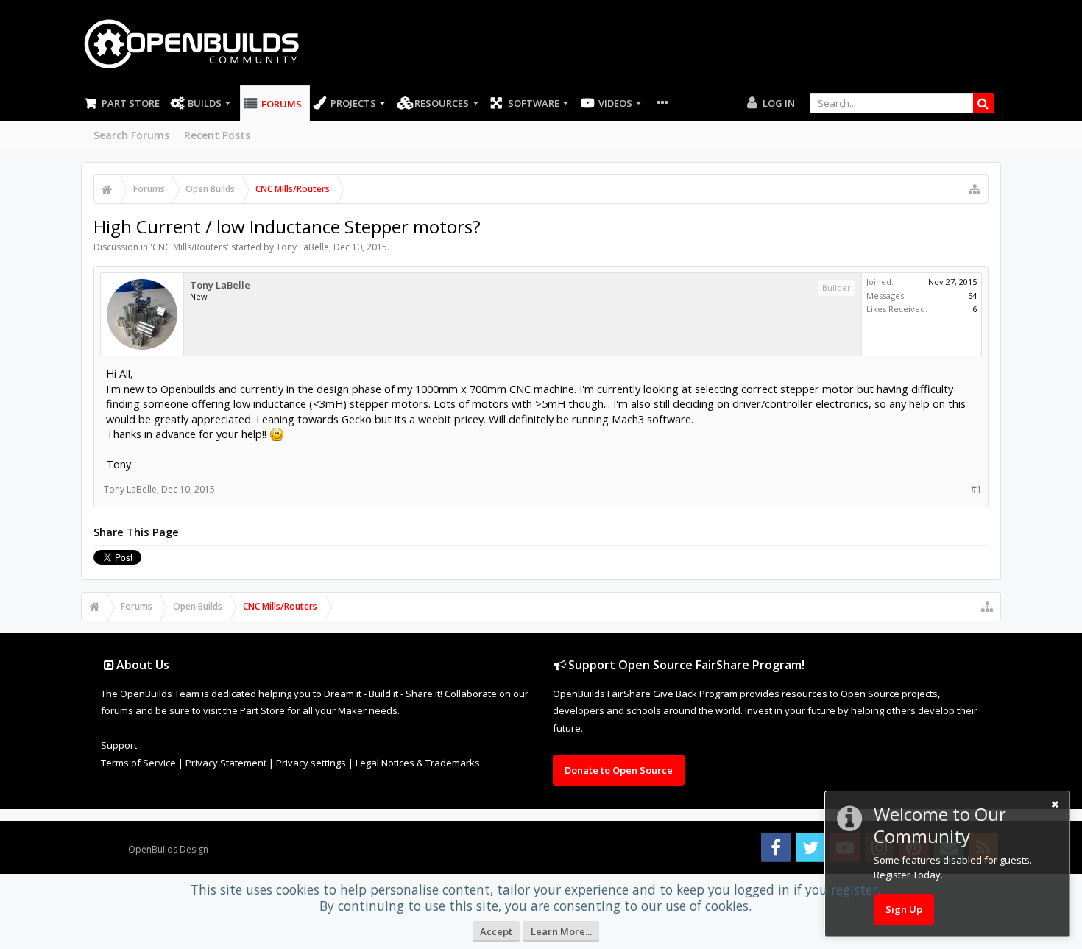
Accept (496, 931)
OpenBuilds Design (168, 849)
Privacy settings (311, 762)
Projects (353, 103)
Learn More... (561, 931)
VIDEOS (615, 103)
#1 (976, 489)
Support (119, 745)
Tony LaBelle (302, 247)
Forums (281, 103)
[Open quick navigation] (974, 189)
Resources (441, 103)
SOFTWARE (533, 103)
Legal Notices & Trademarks (418, 762)
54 (972, 295)
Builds (205, 103)
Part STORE (131, 103)
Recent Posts (217, 135)
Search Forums (131, 135)
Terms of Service (138, 762)
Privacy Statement (225, 762)
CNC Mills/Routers (189, 247)
